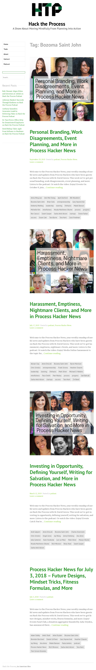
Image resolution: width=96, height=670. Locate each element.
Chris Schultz (35, 367)
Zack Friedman (74, 217)
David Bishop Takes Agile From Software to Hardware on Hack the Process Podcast (13, 131)
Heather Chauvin (76, 367)
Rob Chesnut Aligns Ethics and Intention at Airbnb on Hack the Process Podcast (12, 93)
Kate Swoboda (48, 540)
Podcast (7, 64)
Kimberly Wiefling (37, 206)
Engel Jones (47, 536)
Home (6, 44)
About (6, 54)
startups (73, 214)
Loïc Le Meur (61, 540)
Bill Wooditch (75, 198)
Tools (6, 49)
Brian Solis (51, 202)
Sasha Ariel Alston (60, 214)
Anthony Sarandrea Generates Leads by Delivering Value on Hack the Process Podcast (13, 112)
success (33, 217)
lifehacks (68, 206)
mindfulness (47, 210)
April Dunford (63, 198)
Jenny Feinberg (68, 536)
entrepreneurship (63, 202)
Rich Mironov (56, 544)
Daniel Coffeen (52, 639)
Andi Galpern (35, 532)
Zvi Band (76, 379)
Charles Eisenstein (78, 532)
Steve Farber (83, 214)
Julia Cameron (36, 540)
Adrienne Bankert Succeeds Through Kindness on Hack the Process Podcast (13, 102)
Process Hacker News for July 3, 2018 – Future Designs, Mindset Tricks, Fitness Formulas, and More (61, 578)
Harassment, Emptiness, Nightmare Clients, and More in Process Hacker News (61, 309)
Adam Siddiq (35, 635)
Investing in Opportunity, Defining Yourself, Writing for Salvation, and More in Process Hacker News (61, 475)
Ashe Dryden (57, 635)
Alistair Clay (35, 364)
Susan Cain (43, 217)
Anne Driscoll (47, 364)
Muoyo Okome (84, 540)
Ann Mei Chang (49, 198)
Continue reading (54, 187)
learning (59, 206)
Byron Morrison (75, 364)
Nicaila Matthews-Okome (63, 210)
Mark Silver (63, 371)
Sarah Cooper (47, 214)
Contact (7, 59)
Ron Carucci (35, 214)
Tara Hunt (63, 217)
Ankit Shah (46, 635)
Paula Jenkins (67, 643)
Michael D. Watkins (76, 371)
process (78, 210)
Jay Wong (57, 536)
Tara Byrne (53, 217)
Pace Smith (46, 375)
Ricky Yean (67, 544)
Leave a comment (36, 162)
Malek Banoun (79, 206)
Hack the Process (47, 23)
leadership (50, 206)
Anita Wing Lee (36, 198)
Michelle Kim (35, 210)
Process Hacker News (69, 159)
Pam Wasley (57, 375)
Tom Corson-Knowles (38, 651)
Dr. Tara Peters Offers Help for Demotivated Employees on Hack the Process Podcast (13, 122)
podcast (57, 159)
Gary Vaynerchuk (79, 202)
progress (86, 210)
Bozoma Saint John (38, 202)
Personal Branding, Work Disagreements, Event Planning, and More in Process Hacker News (56, 141)
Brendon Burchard (37, 639)
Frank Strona (63, 367)
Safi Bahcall (85, 375)
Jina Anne (80, 536)
